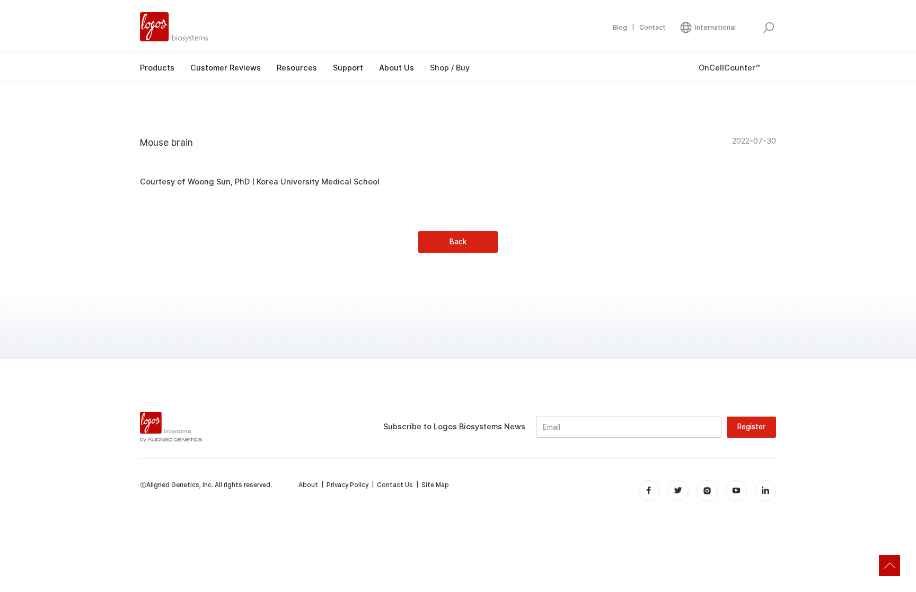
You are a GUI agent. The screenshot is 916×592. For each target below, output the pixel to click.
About (308, 485)
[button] (707, 27)
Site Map (435, 485)
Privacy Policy (347, 485)
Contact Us (395, 485)
